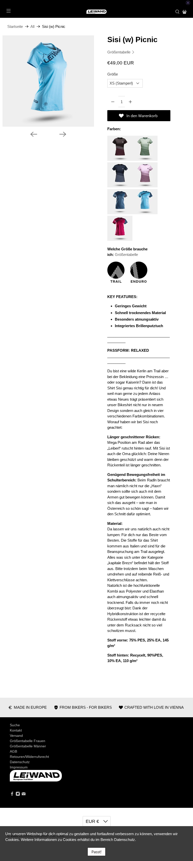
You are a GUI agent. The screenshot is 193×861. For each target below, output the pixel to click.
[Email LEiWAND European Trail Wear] (23, 795)
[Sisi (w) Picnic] (54, 81)
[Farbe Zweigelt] (119, 239)
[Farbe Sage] (145, 159)
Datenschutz (20, 762)
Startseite (15, 26)
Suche (15, 725)
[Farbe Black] (119, 159)
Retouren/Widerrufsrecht (29, 757)
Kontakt (16, 730)
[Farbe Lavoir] (119, 186)
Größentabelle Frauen (27, 741)
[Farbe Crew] (119, 213)
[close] (187, 2)
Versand (16, 736)
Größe (112, 74)
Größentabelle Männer (28, 746)
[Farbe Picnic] (145, 213)
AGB (13, 751)
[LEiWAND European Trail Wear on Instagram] (18, 795)
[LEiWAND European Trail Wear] (96, 12)
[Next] (63, 134)
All (32, 26)
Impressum (19, 767)
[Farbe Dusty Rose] (145, 186)
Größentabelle (119, 52)
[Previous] (33, 134)
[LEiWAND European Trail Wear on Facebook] (12, 795)
